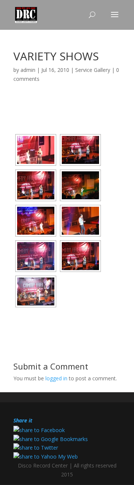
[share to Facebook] (39, 430)
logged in (56, 378)
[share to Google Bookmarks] (50, 439)
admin (27, 69)
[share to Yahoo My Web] (45, 456)
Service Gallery (92, 69)
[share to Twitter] (35, 447)
